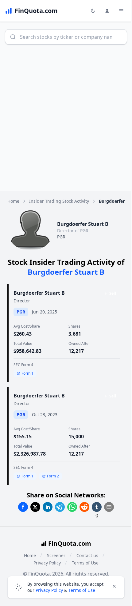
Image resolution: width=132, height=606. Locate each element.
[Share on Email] (109, 507)
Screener (56, 555)
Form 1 (27, 373)
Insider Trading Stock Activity (59, 201)
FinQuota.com (69, 543)
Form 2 (53, 476)
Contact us (87, 555)
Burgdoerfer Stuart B (39, 292)
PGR (61, 237)
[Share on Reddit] (84, 507)
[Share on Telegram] (60, 507)
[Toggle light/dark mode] (93, 11)
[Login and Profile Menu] (107, 11)
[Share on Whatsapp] (72, 507)
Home (13, 201)
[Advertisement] (66, 121)
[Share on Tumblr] (97, 507)
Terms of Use (85, 563)
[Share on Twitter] (35, 507)
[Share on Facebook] (23, 507)
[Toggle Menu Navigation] (121, 11)
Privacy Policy (47, 563)
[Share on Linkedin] (47, 507)
